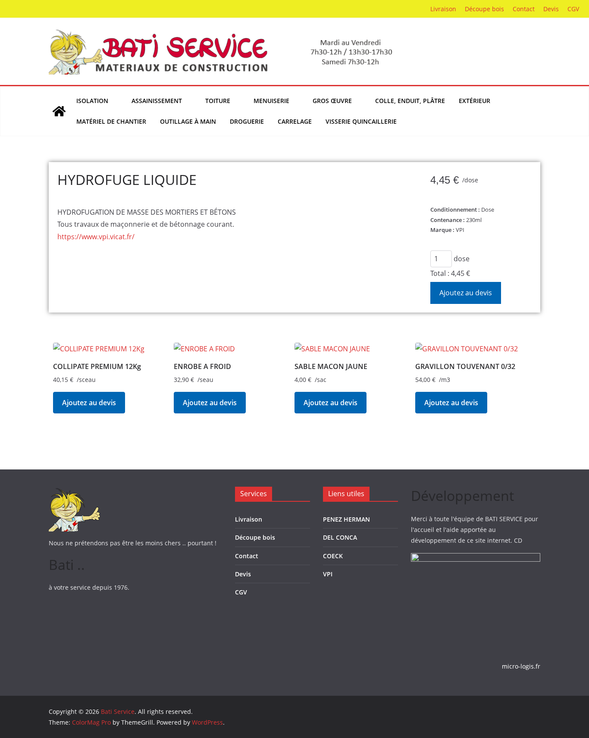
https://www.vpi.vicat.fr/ (96, 236)
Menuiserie (271, 101)
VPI (327, 574)
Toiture (217, 101)
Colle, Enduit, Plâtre (410, 101)
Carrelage (295, 121)
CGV (573, 9)
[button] (113, 101)
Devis (551, 9)
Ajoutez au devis (465, 292)
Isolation (92, 101)
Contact (524, 9)
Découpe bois (484, 9)
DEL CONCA (340, 537)
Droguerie (247, 121)
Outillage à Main (188, 121)
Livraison (443, 9)
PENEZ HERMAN (346, 519)
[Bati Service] (59, 111)
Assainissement (157, 101)
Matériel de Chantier (111, 121)
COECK (333, 556)
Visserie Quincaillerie (361, 121)
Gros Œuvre (332, 101)
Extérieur (474, 101)
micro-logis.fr (521, 666)
